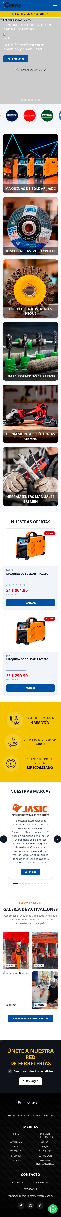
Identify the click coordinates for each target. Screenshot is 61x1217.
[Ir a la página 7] (35, 854)
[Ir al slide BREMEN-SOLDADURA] (25, 71)
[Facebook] (21, 1176)
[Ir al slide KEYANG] (36, 71)
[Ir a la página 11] (47, 854)
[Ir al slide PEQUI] (32, 71)
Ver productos (15, 59)
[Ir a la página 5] (29, 854)
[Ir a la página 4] (26, 854)
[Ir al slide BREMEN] (39, 71)
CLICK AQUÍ (30, 1052)
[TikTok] (40, 1176)
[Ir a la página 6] (32, 854)
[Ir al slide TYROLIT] (29, 71)
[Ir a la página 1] (15, 854)
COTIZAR (30, 573)
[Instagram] (30, 1176)
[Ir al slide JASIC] (22, 71)
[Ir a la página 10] (44, 854)
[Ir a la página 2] (20, 854)
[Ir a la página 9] (41, 854)
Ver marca (30, 842)
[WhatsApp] (53, 1209)
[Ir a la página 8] (38, 854)
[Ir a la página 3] (23, 854)
